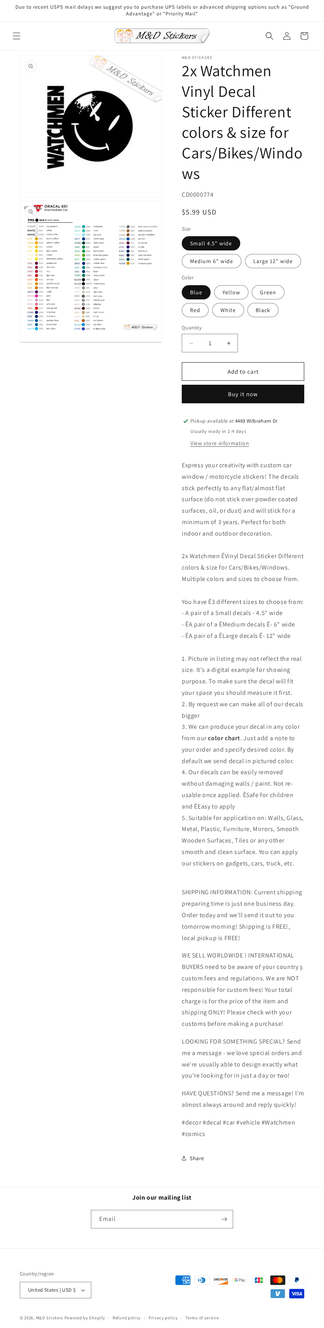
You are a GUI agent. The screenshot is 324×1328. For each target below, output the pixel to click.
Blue (196, 292)
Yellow (231, 292)
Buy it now (243, 394)
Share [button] (197, 1158)
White (228, 310)
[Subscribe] (224, 1219)
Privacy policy (163, 1317)
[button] (16, 36)
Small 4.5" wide (211, 243)
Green (268, 292)
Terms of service (202, 1317)
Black (263, 310)
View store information (219, 443)
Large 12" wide (273, 261)
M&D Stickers (49, 1317)
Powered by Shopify (84, 1317)
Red (195, 310)
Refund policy (127, 1317)
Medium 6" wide (211, 261)
